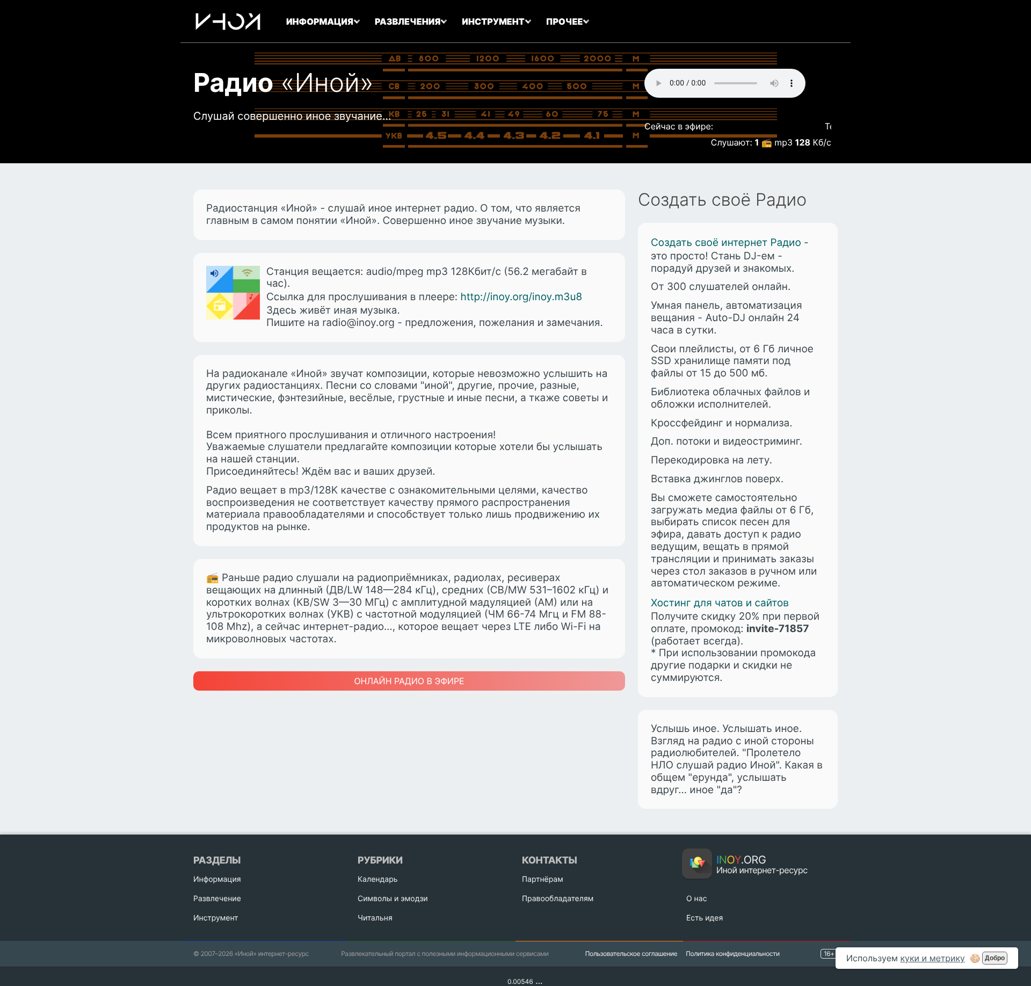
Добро (995, 958)
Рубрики (380, 860)
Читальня (375, 918)
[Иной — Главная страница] (228, 21)
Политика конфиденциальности (732, 953)
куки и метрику (932, 958)
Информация (217, 879)
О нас (696, 898)
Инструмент (215, 918)
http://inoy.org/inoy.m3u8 (521, 297)
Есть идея (704, 918)
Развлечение (217, 898)
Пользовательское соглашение (631, 953)
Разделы (217, 860)
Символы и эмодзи (393, 898)
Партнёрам (542, 879)
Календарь (377, 879)
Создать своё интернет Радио (726, 243)
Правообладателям (557, 898)
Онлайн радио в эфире (409, 681)
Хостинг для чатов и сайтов (720, 603)
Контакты (549, 860)
